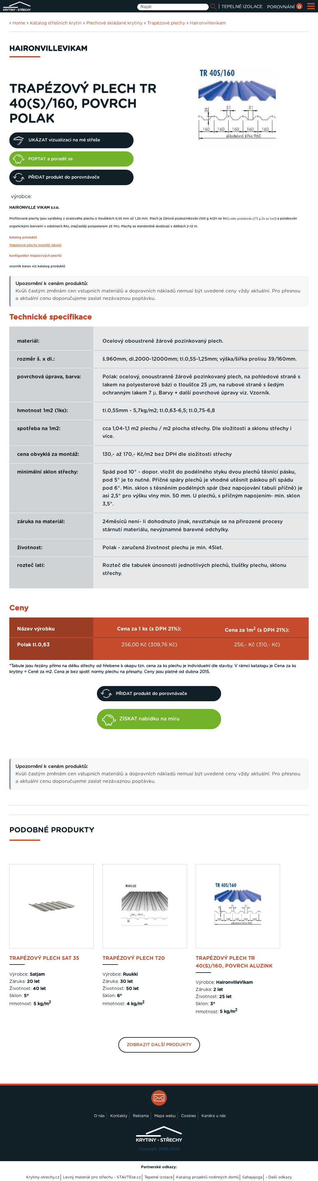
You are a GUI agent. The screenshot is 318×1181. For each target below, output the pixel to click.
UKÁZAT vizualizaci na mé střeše (64, 140)
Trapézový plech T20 (133, 958)
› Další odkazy (279, 1177)
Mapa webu (164, 1116)
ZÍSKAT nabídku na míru (149, 718)
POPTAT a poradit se (50, 159)
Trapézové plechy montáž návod (35, 245)
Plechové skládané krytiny (114, 23)
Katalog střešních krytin (56, 23)
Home (18, 23)
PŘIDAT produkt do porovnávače (63, 177)
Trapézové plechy (166, 23)
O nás (99, 1116)
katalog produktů (23, 237)
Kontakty (118, 1116)
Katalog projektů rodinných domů (207, 1177)
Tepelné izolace (158, 1177)
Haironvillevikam (208, 23)
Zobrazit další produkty (159, 1045)
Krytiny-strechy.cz (43, 1177)
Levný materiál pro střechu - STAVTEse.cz (102, 1177)
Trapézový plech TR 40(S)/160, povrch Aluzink (234, 962)
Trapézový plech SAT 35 (44, 958)
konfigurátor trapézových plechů (35, 255)
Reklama (141, 1116)
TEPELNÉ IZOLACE (241, 7)
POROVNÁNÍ (284, 7)
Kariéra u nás (214, 1116)
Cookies (188, 1116)
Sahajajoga (252, 1177)
